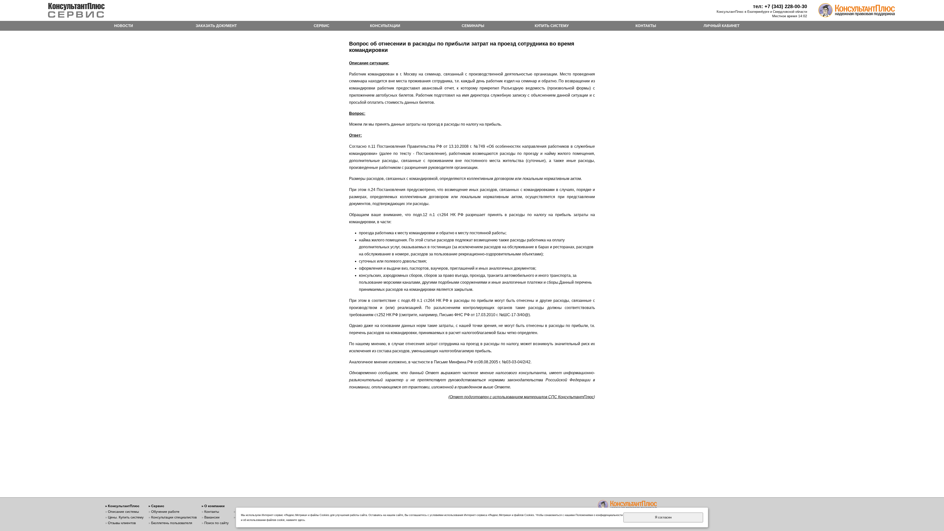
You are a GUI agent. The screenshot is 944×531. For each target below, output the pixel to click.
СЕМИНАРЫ (473, 26)
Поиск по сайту (216, 523)
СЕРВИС (321, 26)
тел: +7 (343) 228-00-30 (780, 6)
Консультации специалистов (174, 517)
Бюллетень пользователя (171, 523)
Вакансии (212, 517)
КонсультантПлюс (123, 506)
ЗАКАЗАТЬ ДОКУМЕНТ (216, 26)
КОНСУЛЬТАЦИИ (385, 26)
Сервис (157, 506)
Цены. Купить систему (126, 517)
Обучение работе (165, 512)
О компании (214, 506)
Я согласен (663, 517)
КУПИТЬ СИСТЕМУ (552, 26)
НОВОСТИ (123, 26)
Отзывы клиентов (122, 523)
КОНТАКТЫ (645, 26)
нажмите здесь (295, 519)
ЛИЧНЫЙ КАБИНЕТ (721, 26)
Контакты (211, 512)
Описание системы (123, 512)
